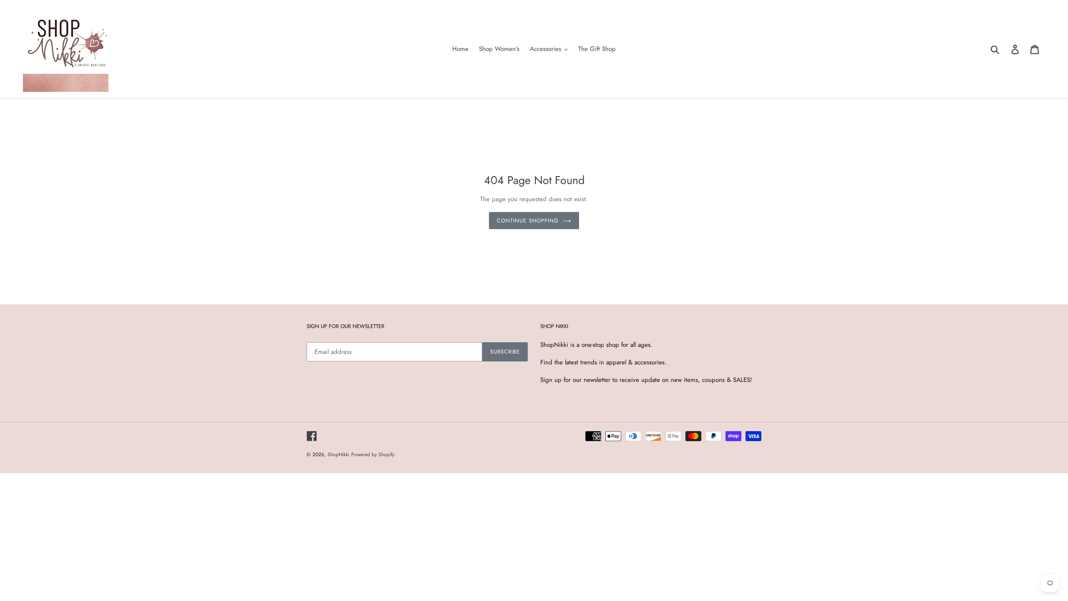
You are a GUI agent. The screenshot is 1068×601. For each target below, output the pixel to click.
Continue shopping (528, 221)
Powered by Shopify (372, 454)
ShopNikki (338, 454)
